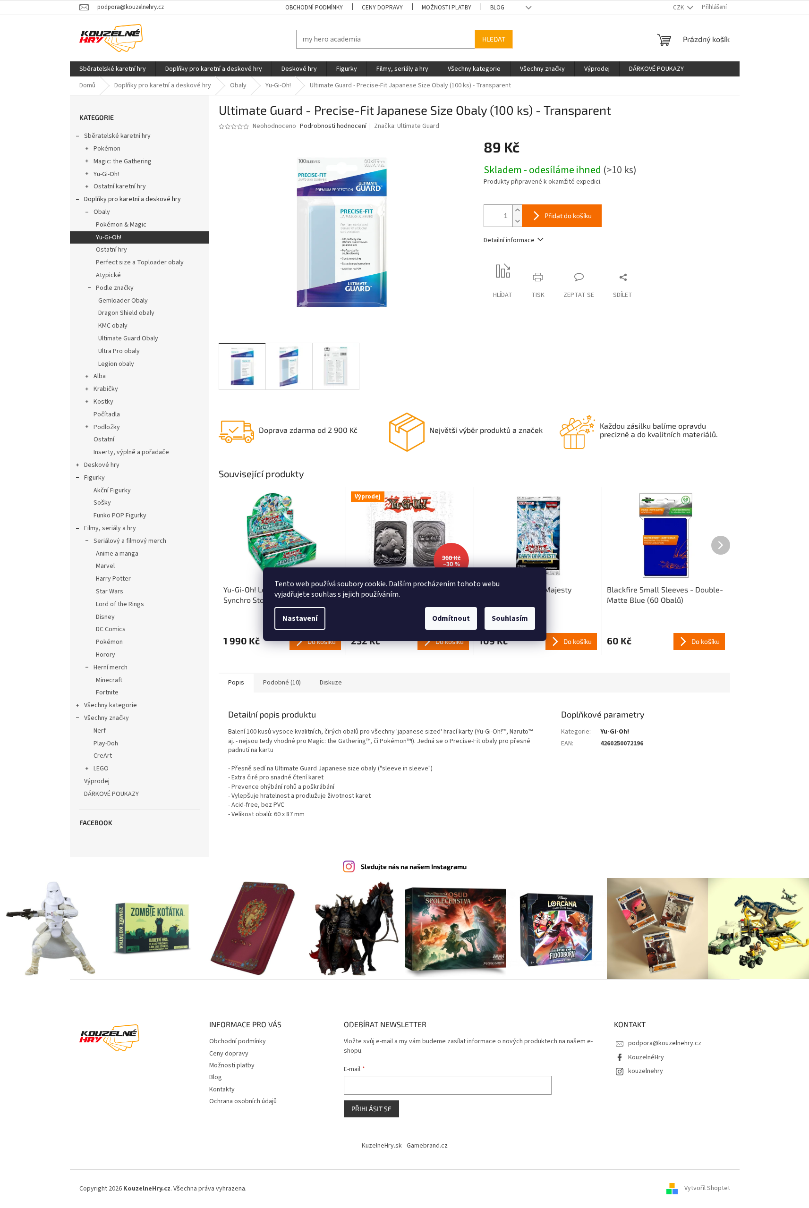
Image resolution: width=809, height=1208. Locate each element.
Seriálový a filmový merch (130, 541)
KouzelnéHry (646, 1057)
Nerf (100, 730)
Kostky (103, 401)
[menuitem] (112, 68)
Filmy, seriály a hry (110, 528)
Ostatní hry (111, 249)
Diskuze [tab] (331, 682)
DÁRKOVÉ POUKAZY (111, 794)
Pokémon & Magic (121, 224)
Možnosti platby (446, 7)
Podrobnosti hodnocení (333, 126)
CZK (679, 7)
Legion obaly (116, 364)
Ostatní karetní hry (120, 186)
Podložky (107, 427)
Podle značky (115, 288)
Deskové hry (101, 465)
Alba (100, 376)
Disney (105, 617)
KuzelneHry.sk (382, 1145)
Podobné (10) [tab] (282, 682)
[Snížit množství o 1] (517, 221)
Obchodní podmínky (314, 7)
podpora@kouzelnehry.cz (664, 1043)
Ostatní (104, 439)
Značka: (406, 126)
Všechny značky (106, 718)
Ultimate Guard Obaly (128, 338)
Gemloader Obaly (123, 300)
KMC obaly (113, 325)
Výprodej (97, 781)
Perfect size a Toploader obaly (140, 262)
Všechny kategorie (110, 705)
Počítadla (107, 414)
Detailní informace (509, 240)
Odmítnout (451, 618)
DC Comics (111, 629)
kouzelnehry (645, 1071)
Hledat (493, 39)
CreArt (103, 755)
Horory (105, 654)
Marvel (105, 566)
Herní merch (111, 667)
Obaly (102, 212)
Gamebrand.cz (427, 1145)
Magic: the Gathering (123, 161)
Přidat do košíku (568, 215)
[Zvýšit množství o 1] (517, 210)
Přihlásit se (371, 1109)
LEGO (101, 768)
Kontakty (222, 1089)
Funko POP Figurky (120, 515)
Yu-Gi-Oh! (106, 174)
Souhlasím (510, 618)
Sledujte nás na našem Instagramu (414, 866)
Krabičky (106, 389)
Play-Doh (106, 743)
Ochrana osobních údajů (243, 1101)
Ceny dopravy (382, 7)
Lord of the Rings (120, 604)
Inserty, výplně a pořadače (131, 452)
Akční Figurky (112, 490)
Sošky (102, 502)
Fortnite (107, 692)
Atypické (108, 275)
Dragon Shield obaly (126, 313)
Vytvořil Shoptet (707, 1188)
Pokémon (107, 148)
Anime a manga (117, 553)
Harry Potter (113, 578)
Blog (497, 7)
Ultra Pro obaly (119, 351)
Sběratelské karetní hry (117, 136)
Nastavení (299, 618)
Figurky (94, 477)
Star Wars (109, 591)
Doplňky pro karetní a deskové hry (132, 199)
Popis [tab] (236, 682)
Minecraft (109, 680)
